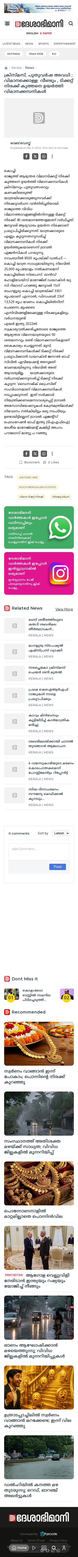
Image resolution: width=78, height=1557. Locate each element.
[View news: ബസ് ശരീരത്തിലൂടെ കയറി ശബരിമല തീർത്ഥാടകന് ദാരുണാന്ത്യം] (14, 626)
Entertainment (65, 43)
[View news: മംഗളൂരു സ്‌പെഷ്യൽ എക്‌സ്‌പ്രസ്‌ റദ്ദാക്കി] (14, 651)
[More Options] (52, 156)
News (29, 43)
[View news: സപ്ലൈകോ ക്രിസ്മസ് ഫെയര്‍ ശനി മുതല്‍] (14, 674)
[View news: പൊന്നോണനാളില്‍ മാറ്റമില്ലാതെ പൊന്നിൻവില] (39, 1183)
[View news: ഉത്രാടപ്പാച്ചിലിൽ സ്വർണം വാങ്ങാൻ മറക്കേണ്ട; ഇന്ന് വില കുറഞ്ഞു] (39, 1387)
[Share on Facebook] (26, 156)
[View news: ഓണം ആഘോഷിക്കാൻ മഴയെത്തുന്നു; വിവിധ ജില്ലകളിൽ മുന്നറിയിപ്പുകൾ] (39, 1317)
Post (58, 867)
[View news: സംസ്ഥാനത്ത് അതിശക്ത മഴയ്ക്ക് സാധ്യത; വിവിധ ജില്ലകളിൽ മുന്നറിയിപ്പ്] (39, 1113)
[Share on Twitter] (35, 156)
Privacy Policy (58, 1540)
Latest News (11, 43)
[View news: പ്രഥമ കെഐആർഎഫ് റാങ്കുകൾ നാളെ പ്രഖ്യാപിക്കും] (14, 695)
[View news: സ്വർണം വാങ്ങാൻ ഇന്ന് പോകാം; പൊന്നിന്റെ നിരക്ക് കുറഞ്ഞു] (39, 1044)
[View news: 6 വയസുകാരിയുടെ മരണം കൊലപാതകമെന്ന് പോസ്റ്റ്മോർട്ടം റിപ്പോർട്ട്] (14, 769)
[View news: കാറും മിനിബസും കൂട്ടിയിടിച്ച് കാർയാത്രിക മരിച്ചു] (14, 721)
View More (64, 609)
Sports (43, 43)
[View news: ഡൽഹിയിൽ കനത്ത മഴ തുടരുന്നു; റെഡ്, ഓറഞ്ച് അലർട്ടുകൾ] (39, 1457)
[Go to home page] (39, 23)
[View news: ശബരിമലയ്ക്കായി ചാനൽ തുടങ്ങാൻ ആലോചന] (14, 747)
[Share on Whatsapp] (44, 156)
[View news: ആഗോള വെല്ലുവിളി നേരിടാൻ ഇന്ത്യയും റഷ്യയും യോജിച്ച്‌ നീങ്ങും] (39, 1248)
